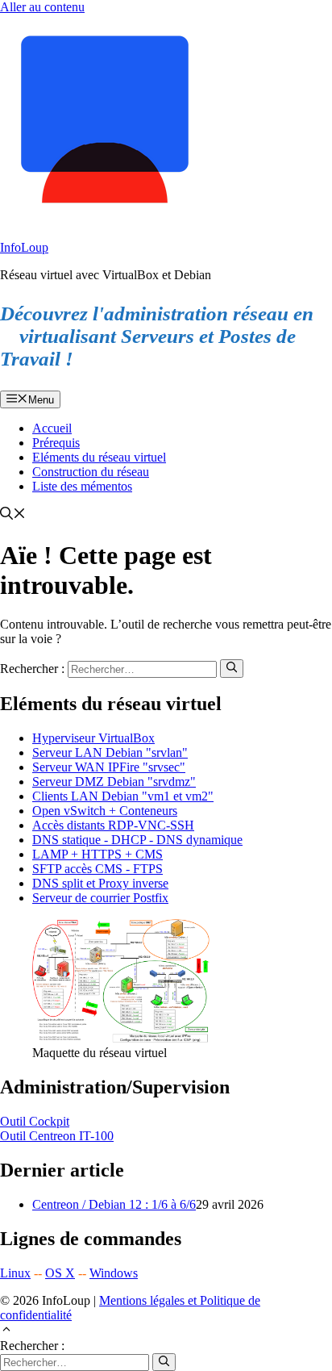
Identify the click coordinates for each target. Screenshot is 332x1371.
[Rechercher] (231, 668)
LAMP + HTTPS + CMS (97, 854)
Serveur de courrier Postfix (100, 898)
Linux (15, 1273)
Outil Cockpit (34, 1121)
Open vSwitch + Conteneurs (104, 810)
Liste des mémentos (82, 486)
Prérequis (56, 442)
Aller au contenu (42, 7)
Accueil (52, 428)
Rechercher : (32, 1345)
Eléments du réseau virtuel (99, 457)
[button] (13, 515)
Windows (113, 1273)
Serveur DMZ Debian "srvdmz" (114, 781)
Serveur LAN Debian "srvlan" (110, 752)
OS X (60, 1273)
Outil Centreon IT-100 (57, 1136)
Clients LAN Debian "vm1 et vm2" (123, 796)
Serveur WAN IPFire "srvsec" (108, 767)
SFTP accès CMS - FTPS (97, 869)
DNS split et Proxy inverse (100, 883)
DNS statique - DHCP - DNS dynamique (137, 839)
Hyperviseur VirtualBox (93, 738)
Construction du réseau (90, 472)
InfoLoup (24, 247)
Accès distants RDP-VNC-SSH (113, 825)
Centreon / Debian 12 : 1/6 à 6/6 (114, 1204)
